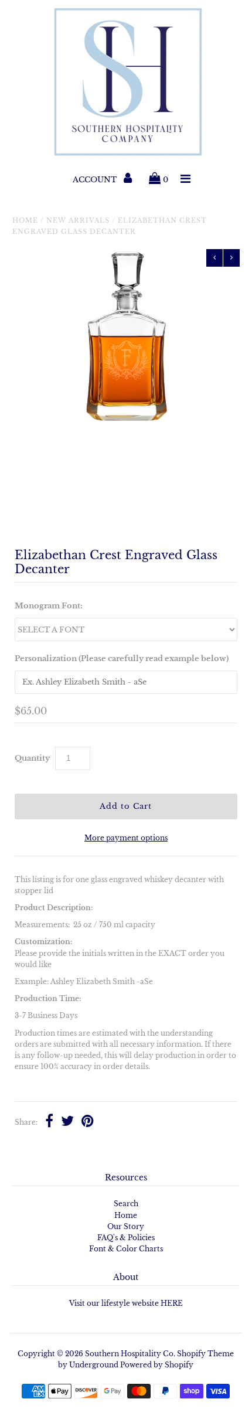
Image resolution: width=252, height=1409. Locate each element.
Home (25, 220)
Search (126, 1203)
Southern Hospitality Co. (130, 1353)
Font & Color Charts (126, 1248)
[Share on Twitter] (67, 1122)
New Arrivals (78, 220)
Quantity (32, 758)
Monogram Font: (49, 606)
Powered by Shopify (156, 1364)
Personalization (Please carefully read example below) (122, 658)
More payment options (126, 837)
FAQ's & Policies (126, 1237)
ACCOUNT (96, 180)
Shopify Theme (205, 1353)
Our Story (125, 1226)
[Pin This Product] (87, 1122)
